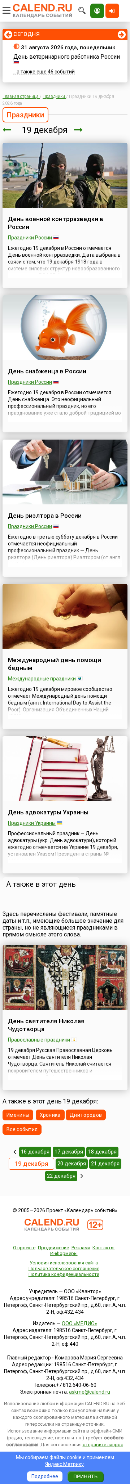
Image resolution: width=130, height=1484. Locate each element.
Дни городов (86, 1115)
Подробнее (44, 1476)
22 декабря (61, 1176)
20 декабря (71, 1163)
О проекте (24, 1247)
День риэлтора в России (45, 515)
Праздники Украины (32, 823)
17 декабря (69, 1151)
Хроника (50, 1115)
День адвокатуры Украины (48, 812)
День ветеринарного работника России (66, 56)
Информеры (64, 1253)
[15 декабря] (15, 1152)
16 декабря (35, 1151)
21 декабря (105, 1163)
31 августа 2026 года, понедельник (68, 47)
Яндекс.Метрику (64, 1464)
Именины (17, 1115)
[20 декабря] (78, 130)
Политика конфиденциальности (64, 1274)
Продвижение (53, 1247)
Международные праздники (42, 679)
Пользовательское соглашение (64, 1268)
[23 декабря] (82, 1176)
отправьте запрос (103, 1444)
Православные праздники (39, 1040)
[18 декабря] (7, 130)
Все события (22, 1129)
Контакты (103, 1247)
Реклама (81, 1247)
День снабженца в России (47, 371)
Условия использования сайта (64, 1262)
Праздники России (30, 237)
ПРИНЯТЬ (85, 1476)
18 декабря (102, 1151)
